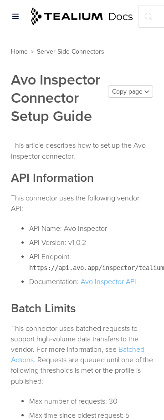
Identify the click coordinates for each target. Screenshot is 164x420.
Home (19, 51)
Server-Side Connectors (70, 51)
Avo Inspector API (108, 281)
